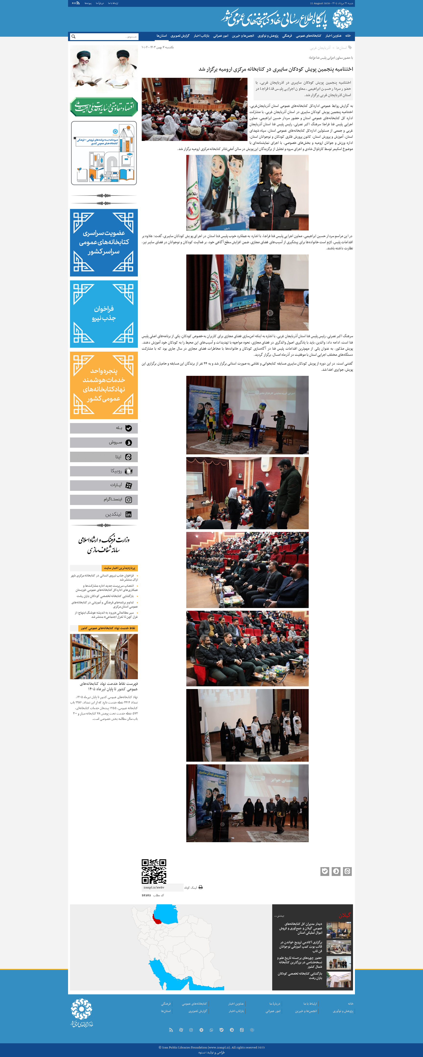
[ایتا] (242, 1030)
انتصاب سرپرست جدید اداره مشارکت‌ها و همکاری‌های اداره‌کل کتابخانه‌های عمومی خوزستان (107, 588)
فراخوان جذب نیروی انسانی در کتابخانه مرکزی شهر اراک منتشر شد (104, 578)
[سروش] (232, 1030)
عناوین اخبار (333, 36)
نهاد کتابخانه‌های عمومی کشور (286, 18)
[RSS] (171, 1030)
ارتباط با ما (113, 3)
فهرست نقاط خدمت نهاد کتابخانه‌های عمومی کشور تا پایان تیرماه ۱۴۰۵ (109, 686)
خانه (348, 36)
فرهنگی (287, 36)
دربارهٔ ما (100, 3)
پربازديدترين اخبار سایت (119, 568)
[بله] (221, 1030)
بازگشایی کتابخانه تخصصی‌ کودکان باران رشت (105, 596)
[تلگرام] (201, 1030)
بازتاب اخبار (201, 36)
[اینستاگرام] (191, 1030)
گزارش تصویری (180, 36)
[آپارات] (181, 1030)
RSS (74, 3)
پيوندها (88, 3)
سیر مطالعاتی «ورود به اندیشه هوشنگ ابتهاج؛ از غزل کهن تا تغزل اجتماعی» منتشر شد (106, 615)
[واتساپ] (211, 1030)
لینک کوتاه (190, 888)
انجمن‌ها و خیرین (243, 36)
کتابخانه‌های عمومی (308, 36)
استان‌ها (162, 36)
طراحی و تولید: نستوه (212, 1052)
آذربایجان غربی (320, 48)
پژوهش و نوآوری (268, 36)
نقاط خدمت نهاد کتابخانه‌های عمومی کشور (108, 628)
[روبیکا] (252, 1030)
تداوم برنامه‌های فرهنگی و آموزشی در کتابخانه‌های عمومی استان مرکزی (104, 604)
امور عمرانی (220, 36)
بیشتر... (279, 916)
